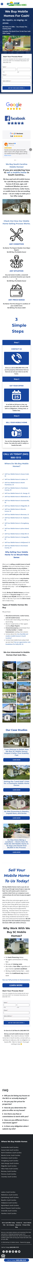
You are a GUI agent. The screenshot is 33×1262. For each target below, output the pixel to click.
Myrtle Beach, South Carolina (10, 1205)
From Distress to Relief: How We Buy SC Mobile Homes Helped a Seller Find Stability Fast (16, 752)
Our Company (10, 1225)
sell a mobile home (17, 172)
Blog (16, 1227)
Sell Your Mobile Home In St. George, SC (17, 493)
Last (18, 72)
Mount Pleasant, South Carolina (10, 1208)
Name (4, 67)
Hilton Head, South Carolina (9, 1169)
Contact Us (19, 1222)
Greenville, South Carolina (9, 1211)
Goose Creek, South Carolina (10, 1150)
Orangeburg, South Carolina (9, 1161)
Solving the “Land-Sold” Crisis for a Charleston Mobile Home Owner (16, 783)
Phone (4, 75)
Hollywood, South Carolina (9, 1203)
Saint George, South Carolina (10, 1163)
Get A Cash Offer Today (8, 1222)
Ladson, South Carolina (8, 1192)
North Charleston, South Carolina (11, 1153)
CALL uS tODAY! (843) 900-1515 (15, 455)
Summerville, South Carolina (9, 1147)
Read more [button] (7, 155)
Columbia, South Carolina (9, 1177)
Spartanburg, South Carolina (10, 1197)
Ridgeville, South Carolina (8, 1166)
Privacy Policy (26, 1225)
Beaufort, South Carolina (8, 1200)
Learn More (16, 760)
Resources (18, 1225)
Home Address (6, 81)
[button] (2, 149)
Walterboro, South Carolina (9, 1195)
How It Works (27, 1222)
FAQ (4, 1225)
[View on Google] (6, 144)
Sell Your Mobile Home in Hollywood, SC (17, 542)
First (3, 72)
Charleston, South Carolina (9, 1158)
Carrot (28, 1242)
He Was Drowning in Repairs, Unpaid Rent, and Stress (16, 812)
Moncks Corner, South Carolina (10, 1155)
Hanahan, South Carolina (8, 1213)
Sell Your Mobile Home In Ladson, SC (16, 479)
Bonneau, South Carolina (8, 1171)
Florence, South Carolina (8, 1174)
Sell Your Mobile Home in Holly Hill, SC (17, 534)
